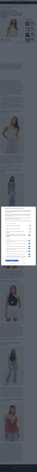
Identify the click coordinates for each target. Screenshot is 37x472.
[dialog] (18, 236)
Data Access (18, 263)
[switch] (30, 225)
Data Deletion (13, 263)
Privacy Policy (24, 263)
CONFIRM (12, 260)
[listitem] (18, 223)
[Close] (34, 208)
